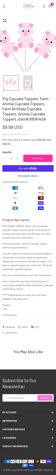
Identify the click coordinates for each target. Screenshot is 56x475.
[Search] (44, 6)
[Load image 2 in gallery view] (28, 83)
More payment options (28, 175)
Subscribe (45, 397)
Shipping (6, 134)
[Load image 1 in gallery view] (11, 83)
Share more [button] (11, 332)
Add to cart (37, 158)
